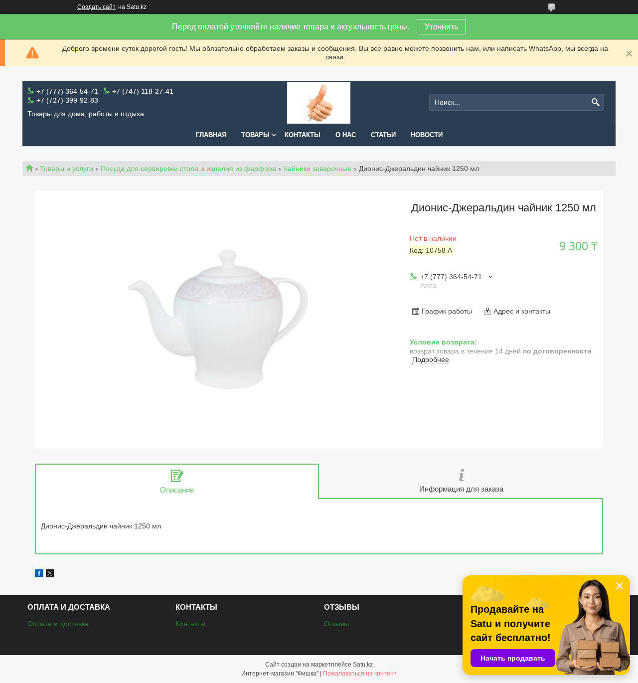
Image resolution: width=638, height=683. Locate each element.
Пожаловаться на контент (360, 673)
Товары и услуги (66, 168)
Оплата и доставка (58, 624)
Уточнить (441, 26)
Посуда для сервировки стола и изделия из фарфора (188, 168)
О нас (345, 135)
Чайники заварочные (317, 168)
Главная (211, 135)
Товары (255, 135)
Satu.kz (363, 664)
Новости (427, 135)
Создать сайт (96, 6)
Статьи (383, 135)
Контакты (302, 135)
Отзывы (336, 624)
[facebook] (39, 575)
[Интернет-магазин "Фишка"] (318, 102)
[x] (50, 575)
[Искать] (595, 102)
